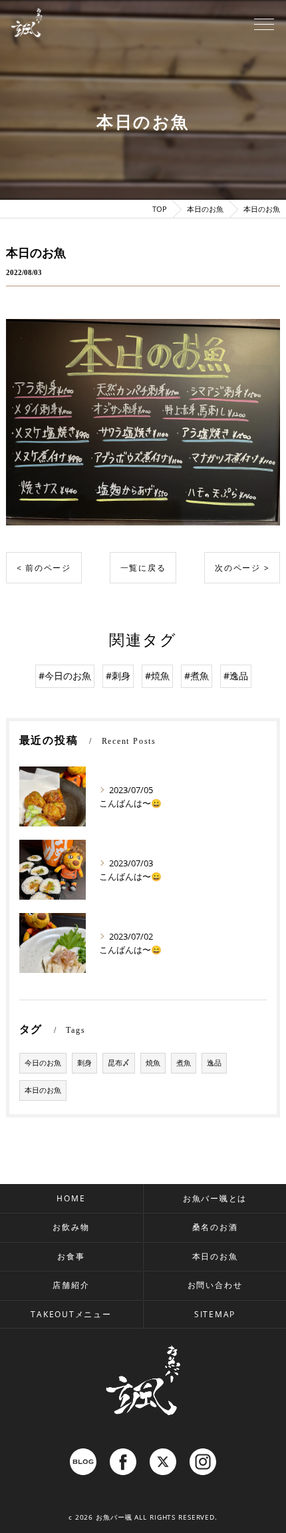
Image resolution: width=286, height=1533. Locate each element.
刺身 (84, 1063)
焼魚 (153, 1063)
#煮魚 (196, 675)
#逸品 (235, 675)
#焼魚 (157, 675)
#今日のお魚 (65, 675)
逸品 (214, 1063)
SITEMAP (214, 1314)
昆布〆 (119, 1063)
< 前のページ (44, 567)
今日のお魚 (43, 1063)
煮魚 (183, 1063)
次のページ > (242, 567)
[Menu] (264, 23)
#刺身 (118, 675)
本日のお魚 (43, 1090)
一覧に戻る (143, 567)
